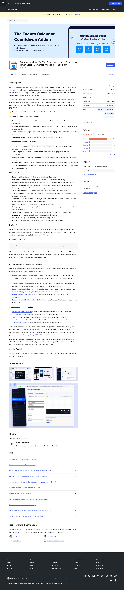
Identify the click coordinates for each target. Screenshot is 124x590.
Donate (77, 565)
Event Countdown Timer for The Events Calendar (38, 112)
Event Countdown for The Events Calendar (24, 87)
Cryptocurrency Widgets (20, 322)
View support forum (89, 175)
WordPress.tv (56, 568)
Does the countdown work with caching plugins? (25, 488)
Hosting (9, 565)
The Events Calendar (37, 353)
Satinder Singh (52, 536)
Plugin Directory (12, 9)
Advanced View (88, 122)
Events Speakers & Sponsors (22, 294)
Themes (32, 562)
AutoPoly (15, 317)
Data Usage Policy (27, 335)
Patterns (32, 568)
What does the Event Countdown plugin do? (24, 459)
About (9, 560)
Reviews (23, 74)
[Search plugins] (26, 20)
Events (76, 562)
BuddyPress (100, 568)
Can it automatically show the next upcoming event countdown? (31, 470)
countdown (100, 109)
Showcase (33, 560)
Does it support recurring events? (20, 493)
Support (112, 74)
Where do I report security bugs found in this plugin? (26, 516)
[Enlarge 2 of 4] (52, 369)
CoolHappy (26, 68)
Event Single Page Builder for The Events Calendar (30, 289)
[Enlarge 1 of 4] (29, 369)
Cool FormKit (16, 314)
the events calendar (108, 117)
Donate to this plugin (90, 193)
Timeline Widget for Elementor (22, 312)
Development (45, 74)
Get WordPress (115, 3)
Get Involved (78, 560)
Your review (87, 155)
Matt (98, 562)
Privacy (9, 568)
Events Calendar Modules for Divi (24, 300)
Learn (53, 560)
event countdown (109, 113)
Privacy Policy (46, 335)
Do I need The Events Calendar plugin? (22, 465)
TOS (36, 335)
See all (112, 155)
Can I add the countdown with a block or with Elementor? (28, 476)
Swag (76, 568)
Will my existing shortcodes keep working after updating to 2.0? (30, 510)
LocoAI (14, 320)
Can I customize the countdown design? (22, 505)
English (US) (111, 105)
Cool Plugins (17, 541)
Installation (33, 74)
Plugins (32, 565)
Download (110, 65)
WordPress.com (101, 560)
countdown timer (109, 109)
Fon (26, 578)
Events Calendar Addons (55, 541)
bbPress (99, 565)
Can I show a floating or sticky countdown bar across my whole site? (32, 482)
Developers (55, 565)
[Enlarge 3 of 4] (75, 369)
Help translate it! (75, 14)
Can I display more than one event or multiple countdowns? (29, 499)
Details (13, 74)
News (9, 562)
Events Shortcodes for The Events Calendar (28, 275)
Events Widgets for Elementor (23, 284)
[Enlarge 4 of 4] (75, 385)
